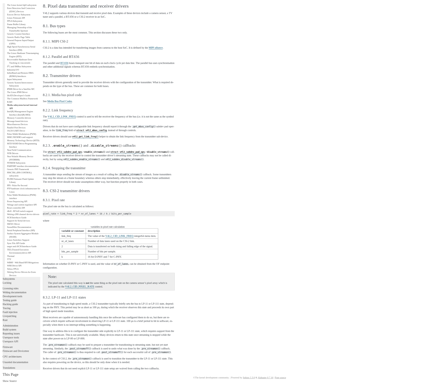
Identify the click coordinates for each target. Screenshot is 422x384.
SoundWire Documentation (19, 227)
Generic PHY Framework (18, 169)
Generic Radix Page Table (18, 37)
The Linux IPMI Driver (17, 92)
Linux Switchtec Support (18, 240)
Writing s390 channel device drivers (23, 214)
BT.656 (64, 63)
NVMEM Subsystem (16, 163)
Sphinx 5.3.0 (249, 377)
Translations (9, 367)
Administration (10, 325)
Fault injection (10, 312)
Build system (9, 329)
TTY (9, 259)
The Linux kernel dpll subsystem (21, 5)
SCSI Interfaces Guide (17, 217)
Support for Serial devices (18, 220)
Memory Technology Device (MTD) (23, 140)
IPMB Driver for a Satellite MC (21, 89)
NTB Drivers (12, 153)
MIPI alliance (156, 47)
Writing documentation (14, 292)
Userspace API (10, 341)
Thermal (11, 256)
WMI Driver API (14, 265)
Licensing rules (10, 288)
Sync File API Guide (16, 243)
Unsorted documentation (15, 362)
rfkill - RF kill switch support (20, 211)
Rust (5, 320)
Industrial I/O (13, 70)
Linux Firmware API (16, 18)
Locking (7, 282)
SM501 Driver (13, 224)
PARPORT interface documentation (23, 166)
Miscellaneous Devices (17, 124)
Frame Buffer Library (16, 24)
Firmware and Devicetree (16, 351)
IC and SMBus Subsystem (19, 66)
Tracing (7, 308)
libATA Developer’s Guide (18, 95)
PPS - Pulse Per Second (17, 185)
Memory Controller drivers (19, 118)
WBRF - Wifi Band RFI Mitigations (23, 262)
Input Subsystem (14, 79)
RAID (9, 102)
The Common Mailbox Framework (22, 98)
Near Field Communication (19, 150)
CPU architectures (12, 356)
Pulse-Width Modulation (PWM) (21, 134)
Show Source (10, 381)
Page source (280, 377)
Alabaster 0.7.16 (265, 377)
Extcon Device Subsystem (18, 14)
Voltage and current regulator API (22, 204)
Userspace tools (11, 337)
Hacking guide (10, 304)
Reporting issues (11, 333)
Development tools (12, 296)
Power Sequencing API (17, 201)
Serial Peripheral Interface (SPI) (21, 230)
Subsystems (9, 278)
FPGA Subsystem (14, 21)
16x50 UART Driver (16, 130)
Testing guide (10, 300)
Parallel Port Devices (16, 127)
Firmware (8, 347)
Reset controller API (16, 208)
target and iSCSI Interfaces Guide (22, 246)
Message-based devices (17, 121)
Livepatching (9, 316)
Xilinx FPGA (13, 269)
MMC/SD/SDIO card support (20, 137)
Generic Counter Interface (18, 34)
